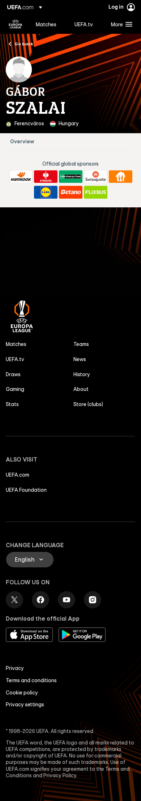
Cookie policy (22, 693)
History (81, 374)
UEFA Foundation (26, 490)
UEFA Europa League (15, 24)
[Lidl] (45, 192)
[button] (120, 24)
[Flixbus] (95, 192)
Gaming (15, 389)
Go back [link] (23, 43)
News (79, 359)
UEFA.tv (15, 359)
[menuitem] (49, 24)
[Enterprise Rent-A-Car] (70, 176)
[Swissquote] (95, 176)
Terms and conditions (31, 680)
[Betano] (70, 192)
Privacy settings (25, 704)
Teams (81, 344)
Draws (13, 374)
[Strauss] (45, 176)
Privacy (15, 668)
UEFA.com (17, 475)
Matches (16, 344)
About (81, 389)
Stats (12, 404)
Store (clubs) (88, 404)
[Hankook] (21, 176)
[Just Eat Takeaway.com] (120, 176)
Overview (22, 141)
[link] (46, 24)
